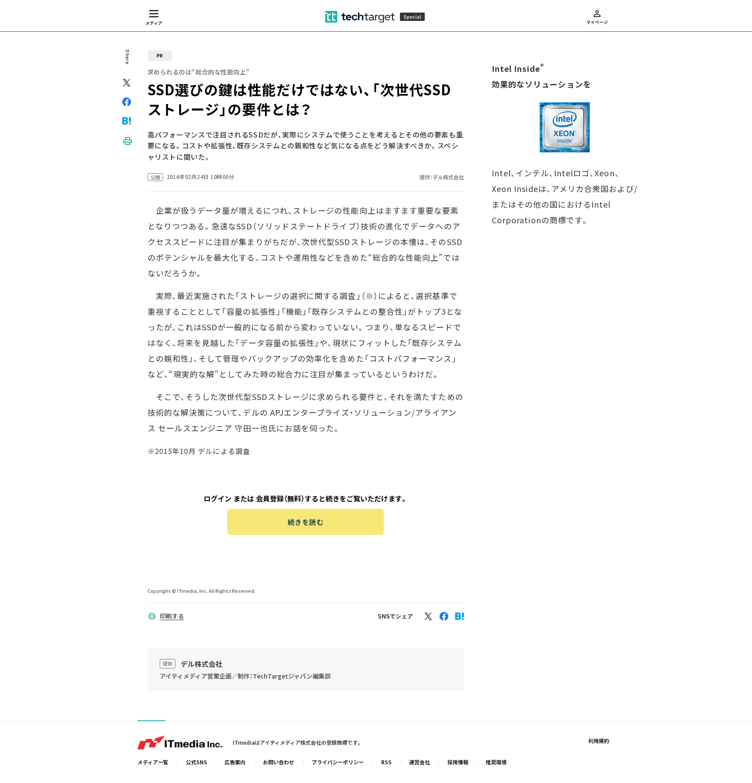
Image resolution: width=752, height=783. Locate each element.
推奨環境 (496, 762)
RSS (386, 762)
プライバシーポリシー (338, 762)
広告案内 (235, 762)
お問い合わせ (278, 762)
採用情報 (457, 762)
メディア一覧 (153, 762)
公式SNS (196, 762)
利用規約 (598, 740)
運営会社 (419, 762)
